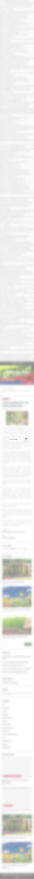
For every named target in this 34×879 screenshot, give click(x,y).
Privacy (25, 441)
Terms (27, 441)
